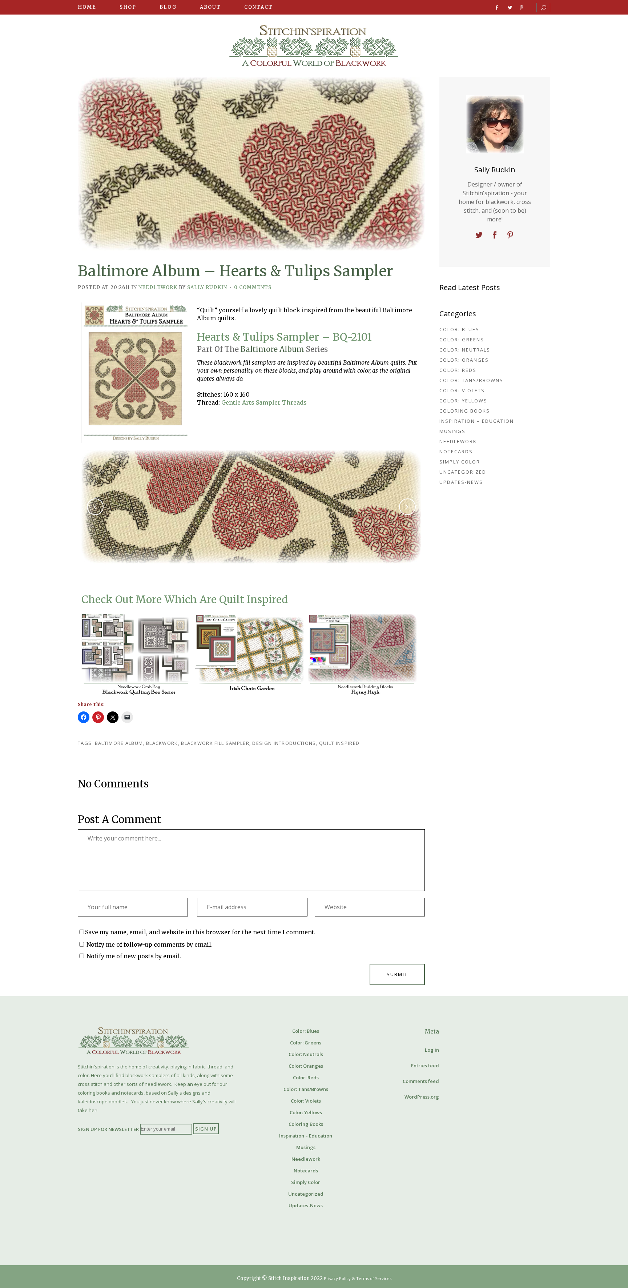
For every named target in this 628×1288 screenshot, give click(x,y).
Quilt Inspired (339, 743)
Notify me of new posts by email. (133, 956)
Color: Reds (457, 370)
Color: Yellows (463, 400)
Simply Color (459, 461)
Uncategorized (462, 472)
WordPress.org (421, 1097)
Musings (452, 431)
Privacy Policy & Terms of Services (357, 1278)
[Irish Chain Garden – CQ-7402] (249, 654)
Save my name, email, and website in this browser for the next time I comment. (200, 932)
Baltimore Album (272, 349)
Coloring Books (464, 411)
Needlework (157, 287)
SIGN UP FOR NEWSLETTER (108, 1129)
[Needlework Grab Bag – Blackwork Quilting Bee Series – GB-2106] (135, 654)
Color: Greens (461, 339)
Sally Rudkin (207, 287)
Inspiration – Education (476, 421)
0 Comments (252, 287)
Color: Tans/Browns (471, 380)
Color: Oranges (464, 360)
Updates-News (461, 482)
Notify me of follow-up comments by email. (149, 944)
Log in (432, 1050)
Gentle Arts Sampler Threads (264, 402)
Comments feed (421, 1081)
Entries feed (425, 1065)
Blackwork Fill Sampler (215, 743)
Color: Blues (459, 329)
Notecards (456, 451)
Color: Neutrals (464, 349)
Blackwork (162, 743)
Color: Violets (462, 390)
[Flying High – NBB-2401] (362, 654)
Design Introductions (284, 743)
